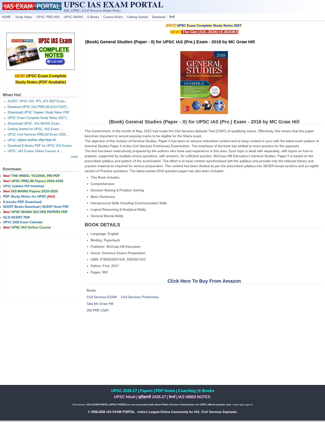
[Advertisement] (204, 351)
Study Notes (23, 17)
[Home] (32, 9)
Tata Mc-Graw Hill (100, 304)
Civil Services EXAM (102, 297)
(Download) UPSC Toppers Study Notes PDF (38, 112)
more (74, 156)
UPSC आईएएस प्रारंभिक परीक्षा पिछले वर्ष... (33, 140)
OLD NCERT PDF (16, 217)
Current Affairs (113, 17)
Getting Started (137, 17)
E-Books (93, 17)
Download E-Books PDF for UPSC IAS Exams (40, 145)
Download (158, 17)
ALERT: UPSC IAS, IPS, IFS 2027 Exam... (38, 101)
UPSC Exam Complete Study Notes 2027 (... (39, 118)
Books (91, 290)
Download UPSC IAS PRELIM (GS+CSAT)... (38, 107)
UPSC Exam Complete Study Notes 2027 (209, 25)
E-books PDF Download (22, 202)
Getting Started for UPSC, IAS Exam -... (36, 129)
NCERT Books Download (21, 207)
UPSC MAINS (73, 17)
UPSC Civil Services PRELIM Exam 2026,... (38, 134)
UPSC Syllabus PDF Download (23, 186)
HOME (6, 17)
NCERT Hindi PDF (55, 207)
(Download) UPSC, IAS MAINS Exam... (35, 123)
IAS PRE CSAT (98, 310)
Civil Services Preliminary (140, 297)
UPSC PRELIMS (48, 17)
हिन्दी (172, 17)
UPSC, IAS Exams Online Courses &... (35, 151)
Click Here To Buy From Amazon (204, 281)
